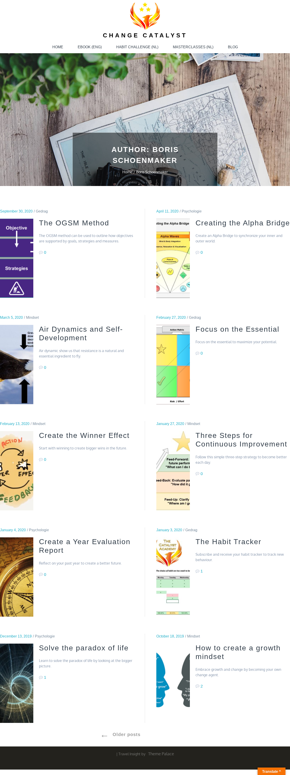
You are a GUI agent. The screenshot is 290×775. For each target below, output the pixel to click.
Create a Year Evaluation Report (84, 546)
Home (57, 47)
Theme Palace (161, 753)
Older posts (126, 734)
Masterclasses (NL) (193, 47)
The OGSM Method (74, 223)
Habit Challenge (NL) (137, 47)
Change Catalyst (145, 35)
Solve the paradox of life (84, 648)
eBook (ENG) (90, 47)
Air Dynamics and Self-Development (81, 333)
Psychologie (192, 211)
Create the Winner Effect (84, 435)
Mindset (32, 317)
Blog (233, 47)
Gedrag (42, 211)
